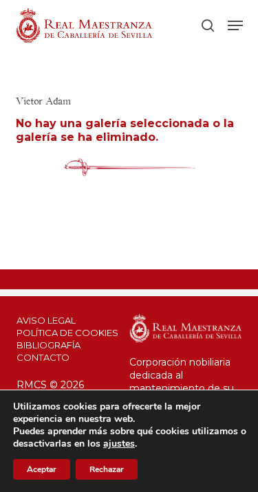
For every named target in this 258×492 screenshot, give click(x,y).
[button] (235, 25)
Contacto (43, 357)
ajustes (119, 444)
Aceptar (41, 469)
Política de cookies (67, 332)
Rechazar (106, 469)
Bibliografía (48, 344)
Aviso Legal (46, 320)
